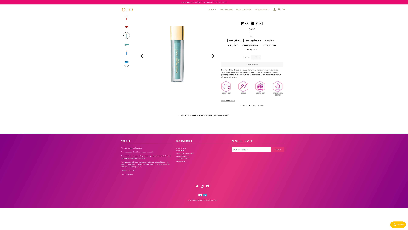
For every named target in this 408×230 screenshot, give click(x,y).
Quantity (246, 57)
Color (252, 36)
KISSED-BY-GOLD (269, 45)
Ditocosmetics (210, 200)
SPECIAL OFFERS (243, 10)
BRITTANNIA (233, 45)
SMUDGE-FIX (270, 40)
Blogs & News (181, 148)
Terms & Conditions (183, 159)
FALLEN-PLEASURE (250, 45)
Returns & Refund (182, 156)
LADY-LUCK (252, 49)
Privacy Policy (181, 161)
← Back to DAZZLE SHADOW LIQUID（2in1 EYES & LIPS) (204, 115)
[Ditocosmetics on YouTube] (208, 187)
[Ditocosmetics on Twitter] (197, 187)
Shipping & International (185, 153)
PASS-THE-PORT (235, 40)
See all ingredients (228, 100)
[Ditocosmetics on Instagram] (202, 187)
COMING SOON (262, 10)
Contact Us (180, 151)
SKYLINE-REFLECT (253, 40)
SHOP (211, 10)
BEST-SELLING (226, 10)
